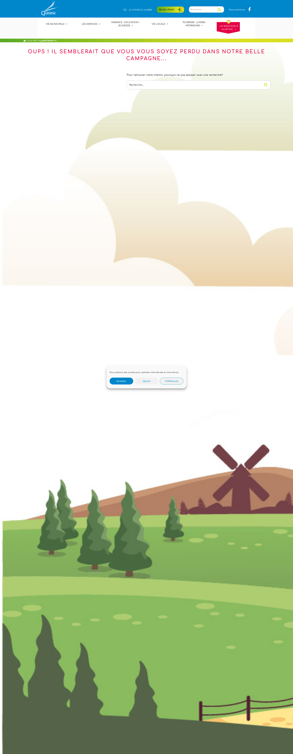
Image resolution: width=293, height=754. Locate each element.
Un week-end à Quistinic (228, 28)
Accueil (23, 41)
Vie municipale (55, 24)
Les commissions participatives (51, 35)
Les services (90, 24)
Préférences (171, 381)
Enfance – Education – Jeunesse (125, 24)
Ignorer (146, 381)
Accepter (121, 381)
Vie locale (158, 24)
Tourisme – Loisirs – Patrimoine (194, 24)
